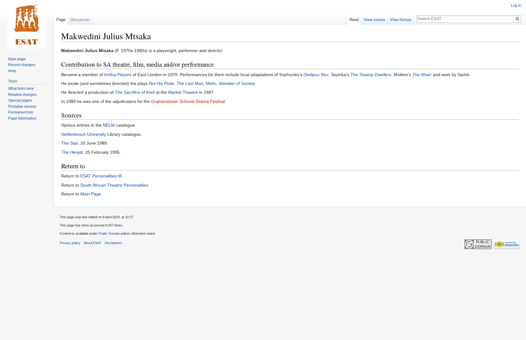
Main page (17, 59)
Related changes (22, 95)
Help (12, 71)
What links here (21, 88)
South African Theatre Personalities (114, 185)
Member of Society (237, 83)
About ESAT (92, 243)
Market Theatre (183, 92)
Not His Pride (161, 83)
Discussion (80, 19)
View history (401, 19)
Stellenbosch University (83, 134)
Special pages (20, 100)
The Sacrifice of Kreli (135, 92)
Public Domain (109, 233)
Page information (22, 118)
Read (354, 19)
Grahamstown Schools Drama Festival (188, 101)
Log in (516, 5)
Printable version (22, 106)
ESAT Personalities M (101, 176)
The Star (69, 143)
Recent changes (21, 65)
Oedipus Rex (315, 74)
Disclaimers (113, 243)
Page (60, 19)
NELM (109, 125)
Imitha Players (118, 74)
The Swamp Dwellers (370, 74)
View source (374, 19)
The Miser (422, 74)
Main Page (90, 193)
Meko (211, 83)
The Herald (72, 152)
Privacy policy (70, 243)
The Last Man (190, 83)
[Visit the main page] (26, 24)
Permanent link (20, 112)
